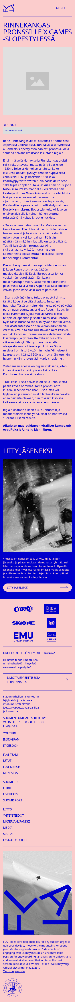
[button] (62, 8)
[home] (8, 8)
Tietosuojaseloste (14, 971)
